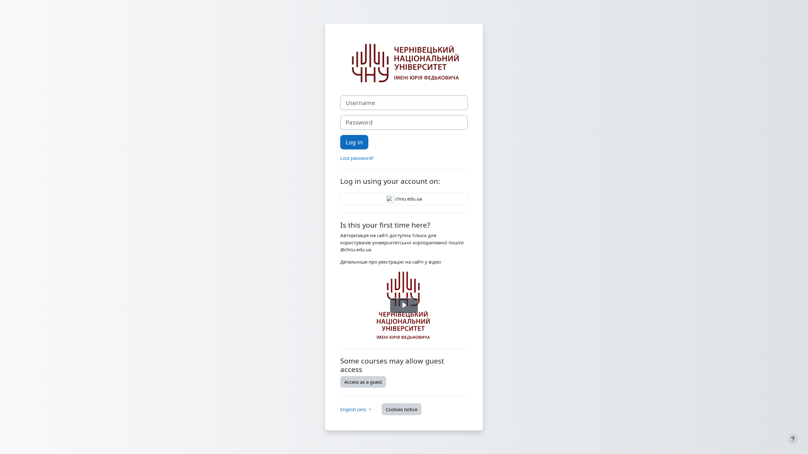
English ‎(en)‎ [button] (353, 409)
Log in (354, 142)
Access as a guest (363, 382)
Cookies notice (401, 409)
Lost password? (357, 158)
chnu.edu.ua (408, 198)
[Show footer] (793, 439)
